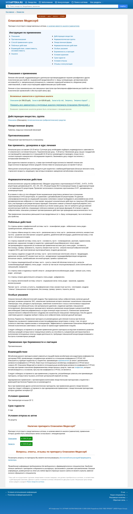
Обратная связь (119, 500)
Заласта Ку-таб (57, 100)
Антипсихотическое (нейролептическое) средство (46, 120)
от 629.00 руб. (26, 444)
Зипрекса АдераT (81, 100)
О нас (123, 492)
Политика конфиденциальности (20, 495)
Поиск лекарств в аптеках (35, 482)
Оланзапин (14, 100)
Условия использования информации (22, 492)
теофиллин (79, 367)
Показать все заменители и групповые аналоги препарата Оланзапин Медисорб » (50, 105)
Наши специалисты (117, 495)
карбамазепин (63, 360)
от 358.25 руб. (26, 438)
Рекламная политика (117, 497)
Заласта (35, 100)
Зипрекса (68, 100)
